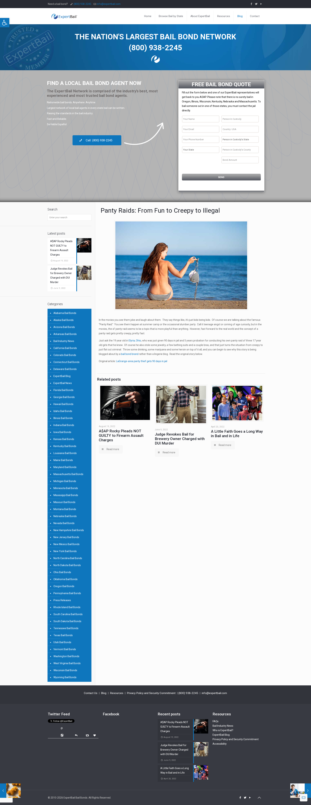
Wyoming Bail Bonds (64, 677)
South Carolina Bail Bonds (68, 614)
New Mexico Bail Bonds (66, 544)
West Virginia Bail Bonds (67, 663)
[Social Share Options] (62, 735)
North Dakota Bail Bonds (67, 565)
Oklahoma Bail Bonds (65, 579)
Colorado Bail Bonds (64, 355)
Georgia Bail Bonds (64, 397)
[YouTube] (261, 4)
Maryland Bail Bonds (64, 467)
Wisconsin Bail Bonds (65, 670)
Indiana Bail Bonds (63, 425)
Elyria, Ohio (135, 340)
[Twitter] (256, 4)
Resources (116, 693)
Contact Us (90, 693)
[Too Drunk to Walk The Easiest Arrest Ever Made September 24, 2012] (300, 790)
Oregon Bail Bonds (63, 586)
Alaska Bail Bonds (63, 320)
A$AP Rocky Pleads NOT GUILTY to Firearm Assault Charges (121, 435)
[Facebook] (251, 4)
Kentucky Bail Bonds (64, 446)
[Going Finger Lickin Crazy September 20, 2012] (10, 790)
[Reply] (76, 735)
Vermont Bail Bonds (64, 649)
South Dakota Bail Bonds (67, 621)
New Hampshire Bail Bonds (68, 530)
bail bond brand (129, 354)
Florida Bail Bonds (63, 390)
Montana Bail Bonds (64, 509)
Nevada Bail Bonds (64, 523)
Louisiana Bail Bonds (65, 453)
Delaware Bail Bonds (65, 369)
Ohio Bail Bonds (62, 572)
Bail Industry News (63, 341)
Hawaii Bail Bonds (63, 404)
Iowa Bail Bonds (62, 432)
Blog (103, 693)
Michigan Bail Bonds (64, 481)
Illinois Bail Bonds (63, 418)
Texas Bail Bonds (63, 635)
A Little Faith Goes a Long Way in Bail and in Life (237, 433)
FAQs (215, 721)
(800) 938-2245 (82, 4)
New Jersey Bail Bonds (66, 537)
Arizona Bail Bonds (64, 327)
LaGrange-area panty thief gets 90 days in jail (141, 361)
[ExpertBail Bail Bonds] (64, 13)
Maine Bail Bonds (63, 460)
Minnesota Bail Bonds (65, 488)
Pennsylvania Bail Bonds (67, 593)
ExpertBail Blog (62, 376)
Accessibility (220, 743)
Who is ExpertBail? (223, 730)
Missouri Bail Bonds (64, 502)
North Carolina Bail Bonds (67, 558)
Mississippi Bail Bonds (65, 495)
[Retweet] (88, 735)
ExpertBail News (62, 383)
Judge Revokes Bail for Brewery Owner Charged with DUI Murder (180, 438)
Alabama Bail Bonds (64, 313)
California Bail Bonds (65, 348)
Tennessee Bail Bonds (65, 628)
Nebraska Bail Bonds (65, 516)
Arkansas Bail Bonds (65, 334)
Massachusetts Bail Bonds (68, 474)
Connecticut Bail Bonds (66, 362)
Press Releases (62, 600)
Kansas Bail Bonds (63, 439)
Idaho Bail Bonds (62, 411)
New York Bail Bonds (65, 551)
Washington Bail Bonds (66, 656)
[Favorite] (95, 735)
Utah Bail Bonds (62, 642)
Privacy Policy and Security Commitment (151, 693)
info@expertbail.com (109, 4)
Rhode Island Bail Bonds (66, 607)
